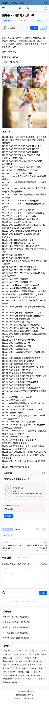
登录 (12, 509)
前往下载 (42, 21)
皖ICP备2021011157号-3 (24, 695)
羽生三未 (29, 672)
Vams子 (42, 651)
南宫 (10, 658)
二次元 (30, 654)
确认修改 (44, 564)
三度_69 (15, 654)
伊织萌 (44, 654)
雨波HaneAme (19, 679)
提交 (43, 593)
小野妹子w (37, 661)
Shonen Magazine (31, 651)
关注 (35, 28)
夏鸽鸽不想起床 (8, 661)
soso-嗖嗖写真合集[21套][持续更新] (16, 633)
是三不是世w (15, 668)
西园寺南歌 (13, 675)
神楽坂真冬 (11, 672)
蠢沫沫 (5, 675)
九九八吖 (23, 654)
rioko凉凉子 (19, 651)
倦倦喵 (5, 658)
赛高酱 (29, 675)
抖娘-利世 (31, 665)
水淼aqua (33, 668)
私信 (43, 28)
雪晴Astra (42, 679)
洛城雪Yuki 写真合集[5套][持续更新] (16, 627)
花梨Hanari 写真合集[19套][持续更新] (17, 622)
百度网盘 (8, 516)
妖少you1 (18, 661)
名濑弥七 (28, 658)
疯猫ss (41, 668)
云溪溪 (37, 654)
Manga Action (8, 651)
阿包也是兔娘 (7, 679)
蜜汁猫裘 (37, 672)
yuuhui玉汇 (7, 654)
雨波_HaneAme (31, 679)
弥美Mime (6, 665)
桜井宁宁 (25, 668)
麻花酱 (14, 682)
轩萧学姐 (37, 675)
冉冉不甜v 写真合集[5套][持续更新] (16, 638)
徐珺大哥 (15, 665)
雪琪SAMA (6, 682)
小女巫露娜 (28, 661)
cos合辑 (7, 21)
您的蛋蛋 (23, 665)
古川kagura (18, 658)
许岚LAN (22, 675)
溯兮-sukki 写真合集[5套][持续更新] (16, 617)
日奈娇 (39, 665)
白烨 (4, 672)
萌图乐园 (31, 691)
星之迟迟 (6, 668)
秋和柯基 (21, 672)
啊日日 (35, 658)
